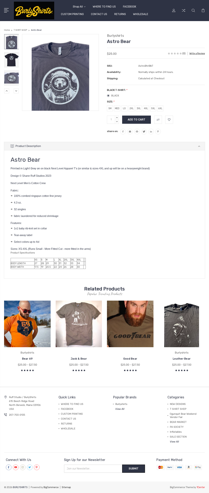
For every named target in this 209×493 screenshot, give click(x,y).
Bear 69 (27, 358)
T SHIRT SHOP (178, 409)
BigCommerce (51, 487)
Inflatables (176, 431)
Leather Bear (182, 358)
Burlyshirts (121, 404)
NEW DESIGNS (178, 404)
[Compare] (183, 12)
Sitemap (66, 487)
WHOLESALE (140, 14)
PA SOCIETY (177, 426)
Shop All (78, 6)
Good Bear (130, 358)
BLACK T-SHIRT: (117, 90)
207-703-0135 (17, 414)
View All (119, 409)
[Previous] (6, 90)
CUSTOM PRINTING (72, 14)
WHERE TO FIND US (104, 6)
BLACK (115, 95)
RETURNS (120, 14)
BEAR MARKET (178, 422)
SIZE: (111, 101)
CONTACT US (99, 14)
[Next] (16, 90)
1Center (201, 487)
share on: (112, 131)
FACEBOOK (129, 6)
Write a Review (197, 53)
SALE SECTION (178, 436)
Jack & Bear (79, 358)
